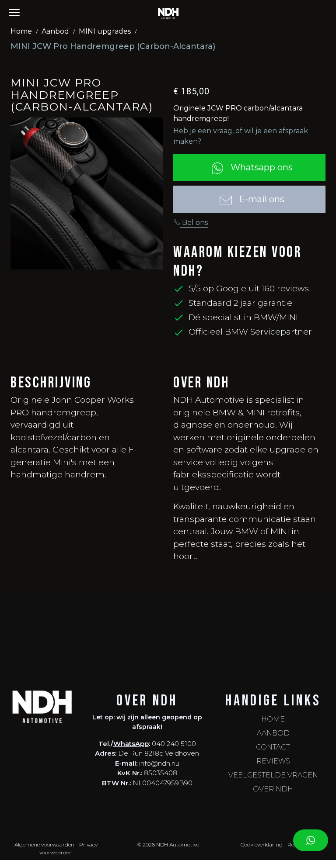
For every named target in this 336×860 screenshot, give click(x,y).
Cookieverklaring (262, 844)
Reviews (273, 761)
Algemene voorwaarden (44, 844)
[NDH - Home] (168, 13)
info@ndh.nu (159, 763)
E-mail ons (260, 199)
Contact (273, 747)
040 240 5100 (174, 743)
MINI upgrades (105, 31)
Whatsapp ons (260, 167)
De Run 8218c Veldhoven (158, 753)
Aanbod (55, 31)
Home (21, 31)
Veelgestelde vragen (273, 775)
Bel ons (194, 222)
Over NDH (273, 789)
